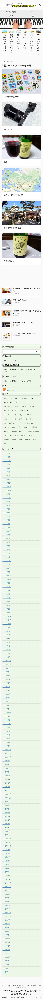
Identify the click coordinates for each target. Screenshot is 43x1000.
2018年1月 (6, 835)
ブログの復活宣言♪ (20, 300)
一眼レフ (6, 427)
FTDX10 (32, 398)
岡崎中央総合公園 (33, 431)
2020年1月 (6, 746)
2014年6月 (6, 942)
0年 (8, 62)
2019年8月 (6, 765)
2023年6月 (6, 594)
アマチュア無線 (11, 12)
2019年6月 (6, 772)
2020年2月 (6, 742)
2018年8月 (6, 809)
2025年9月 (6, 494)
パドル (6, 419)
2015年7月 (6, 920)
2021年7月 (6, 679)
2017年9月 (6, 850)
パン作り (13, 419)
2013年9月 (6, 950)
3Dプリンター (8, 398)
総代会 (30, 435)
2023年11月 (6, 576)
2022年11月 (6, 620)
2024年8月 (6, 542)
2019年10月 (6, 757)
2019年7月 (6, 768)
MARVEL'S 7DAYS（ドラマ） (24, 323)
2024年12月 (6, 527)
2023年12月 (6, 572)
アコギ (17, 406)
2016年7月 (6, 890)
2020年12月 (6, 705)
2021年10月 (6, 668)
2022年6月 (6, 639)
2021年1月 (6, 702)
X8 (23, 402)
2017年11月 (6, 842)
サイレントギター (25, 410)
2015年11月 (6, 916)
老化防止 (6, 439)
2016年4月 (6, 898)
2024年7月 (6, 546)
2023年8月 (6, 587)
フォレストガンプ (9, 423)
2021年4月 (6, 690)
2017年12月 (6, 839)
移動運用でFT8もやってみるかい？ (11, 43)
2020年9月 (6, 716)
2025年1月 (6, 524)
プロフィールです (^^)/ (12, 360)
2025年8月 (6, 498)
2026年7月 (6, 457)
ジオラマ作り (8, 415)
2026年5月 (6, 464)
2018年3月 (6, 827)
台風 (19, 427)
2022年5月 (6, 642)
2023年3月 (6, 605)
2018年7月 (6, 813)
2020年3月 (6, 739)
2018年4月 (6, 824)
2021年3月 (6, 694)
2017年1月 (6, 879)
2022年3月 (6, 650)
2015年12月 (6, 913)
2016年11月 (6, 887)
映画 (16, 435)
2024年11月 (6, 531)
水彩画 (23, 435)
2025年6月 (6, 505)
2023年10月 (6, 579)
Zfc (28, 402)
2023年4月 (6, 602)
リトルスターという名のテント (24, 41)
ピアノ (11, 16)
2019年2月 (6, 787)
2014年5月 (6, 946)
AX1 (16, 398)
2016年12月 (6, 883)
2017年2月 (6, 876)
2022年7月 (6, 635)
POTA (18, 402)
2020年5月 (6, 731)
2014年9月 (6, 931)
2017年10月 (6, 846)
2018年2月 (6, 831)
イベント (24, 406)
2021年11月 (6, 664)
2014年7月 (6, 939)
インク (32, 406)
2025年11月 (6, 487)
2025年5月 (6, 509)
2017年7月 (6, 857)
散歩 (5, 435)
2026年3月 (6, 472)
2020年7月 (6, 724)
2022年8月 (6, 631)
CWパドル (23, 398)
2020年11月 (6, 709)
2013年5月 (6, 957)
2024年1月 (6, 568)
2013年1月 (6, 972)
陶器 (34, 439)
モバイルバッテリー (30, 423)
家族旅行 (6, 431)
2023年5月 (6, 598)
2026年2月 (6, 476)
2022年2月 (6, 653)
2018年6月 (6, 816)
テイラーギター (19, 415)
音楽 (5, 443)
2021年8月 (6, 676)
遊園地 (14, 439)
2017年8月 (6, 853)
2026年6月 (6, 461)
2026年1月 (6, 479)
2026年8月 (6, 453)
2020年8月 (6, 720)
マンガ (19, 423)
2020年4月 (6, 735)
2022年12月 (6, 616)
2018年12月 (6, 794)
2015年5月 (6, 928)
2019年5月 (6, 776)
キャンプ (6, 410)
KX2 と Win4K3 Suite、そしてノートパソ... (38, 45)
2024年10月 (6, 535)
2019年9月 (6, 761)
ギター (32, 12)
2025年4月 (6, 513)
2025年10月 (6, 490)
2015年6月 (6, 924)
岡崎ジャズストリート (18, 431)
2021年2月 (6, 698)
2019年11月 (6, 753)
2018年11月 (6, 798)
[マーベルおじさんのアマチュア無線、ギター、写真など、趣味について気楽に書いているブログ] (21, 5)
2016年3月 (6, 902)
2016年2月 (6, 905)
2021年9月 (6, 672)
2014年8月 (6, 935)
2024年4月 (6, 557)
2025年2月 (6, 520)
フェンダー (29, 419)
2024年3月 (6, 561)
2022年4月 (6, 646)
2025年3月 (6, 516)
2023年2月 (6, 609)
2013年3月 (6, 965)
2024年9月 (6, 539)
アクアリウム (8, 406)
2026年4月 (6, 468)
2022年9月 (6, 627)
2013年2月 (6, 968)
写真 (32, 16)
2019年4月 (6, 779)
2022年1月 (6, 657)
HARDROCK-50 (8, 402)
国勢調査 (26, 427)
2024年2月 (6, 564)
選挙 (20, 439)
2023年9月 (6, 583)
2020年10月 (6, 713)
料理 (11, 435)
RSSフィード (11, 390)
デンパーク (30, 415)
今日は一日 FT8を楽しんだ (18, 41)
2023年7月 (6, 590)
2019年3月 (6, 783)
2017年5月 (6, 865)
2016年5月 (6, 894)
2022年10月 (6, 624)
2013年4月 (6, 961)
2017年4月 (6, 868)
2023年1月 (6, 613)
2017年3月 (6, 872)
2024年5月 (6, 553)
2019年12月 (6, 750)
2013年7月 (6, 953)
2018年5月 (6, 820)
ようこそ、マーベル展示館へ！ (25, 333)
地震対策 (34, 427)
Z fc (33, 402)
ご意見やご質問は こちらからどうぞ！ (17, 381)
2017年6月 (6, 861)
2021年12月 (6, 661)
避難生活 (27, 439)
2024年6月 (6, 550)
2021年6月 (6, 683)
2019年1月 (6, 790)
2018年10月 (6, 802)
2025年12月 (6, 483)
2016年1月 (6, 909)
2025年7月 (6, 502)
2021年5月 (6, 687)
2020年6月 (6, 727)
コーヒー (14, 410)
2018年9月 (6, 805)
